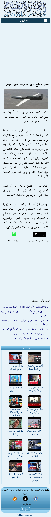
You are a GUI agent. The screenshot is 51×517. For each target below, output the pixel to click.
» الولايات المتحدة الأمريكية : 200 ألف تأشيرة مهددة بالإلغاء (25, 307)
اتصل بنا (25, 509)
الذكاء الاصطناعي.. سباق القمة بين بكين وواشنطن (34, 477)
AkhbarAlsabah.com (25, 515)
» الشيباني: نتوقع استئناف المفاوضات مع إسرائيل (30, 334)
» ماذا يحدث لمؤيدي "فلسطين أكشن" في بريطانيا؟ (30, 338)
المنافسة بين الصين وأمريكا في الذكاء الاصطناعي (16, 412)
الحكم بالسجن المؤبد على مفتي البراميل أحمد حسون (34, 412)
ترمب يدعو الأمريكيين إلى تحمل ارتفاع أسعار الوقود (15, 456)
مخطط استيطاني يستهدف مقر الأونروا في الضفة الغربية (34, 391)
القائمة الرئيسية (24, 20)
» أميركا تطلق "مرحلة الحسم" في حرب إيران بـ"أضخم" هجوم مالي (25, 329)
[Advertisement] (25, 49)
